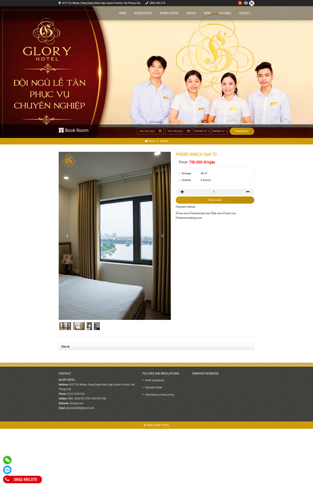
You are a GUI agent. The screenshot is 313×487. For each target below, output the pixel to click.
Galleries (225, 13)
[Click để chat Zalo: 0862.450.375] (7, 470)
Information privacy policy (159, 375)
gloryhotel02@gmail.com (80, 389)
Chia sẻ (65, 327)
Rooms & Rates (169, 13)
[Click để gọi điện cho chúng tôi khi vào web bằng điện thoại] (7, 479)
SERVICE (191, 13)
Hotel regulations (154, 361)
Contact (244, 13)
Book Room (242, 131)
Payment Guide (153, 368)
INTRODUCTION (143, 13)
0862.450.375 (157, 3)
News (207, 13)
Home (122, 13)
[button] (67, 226)
